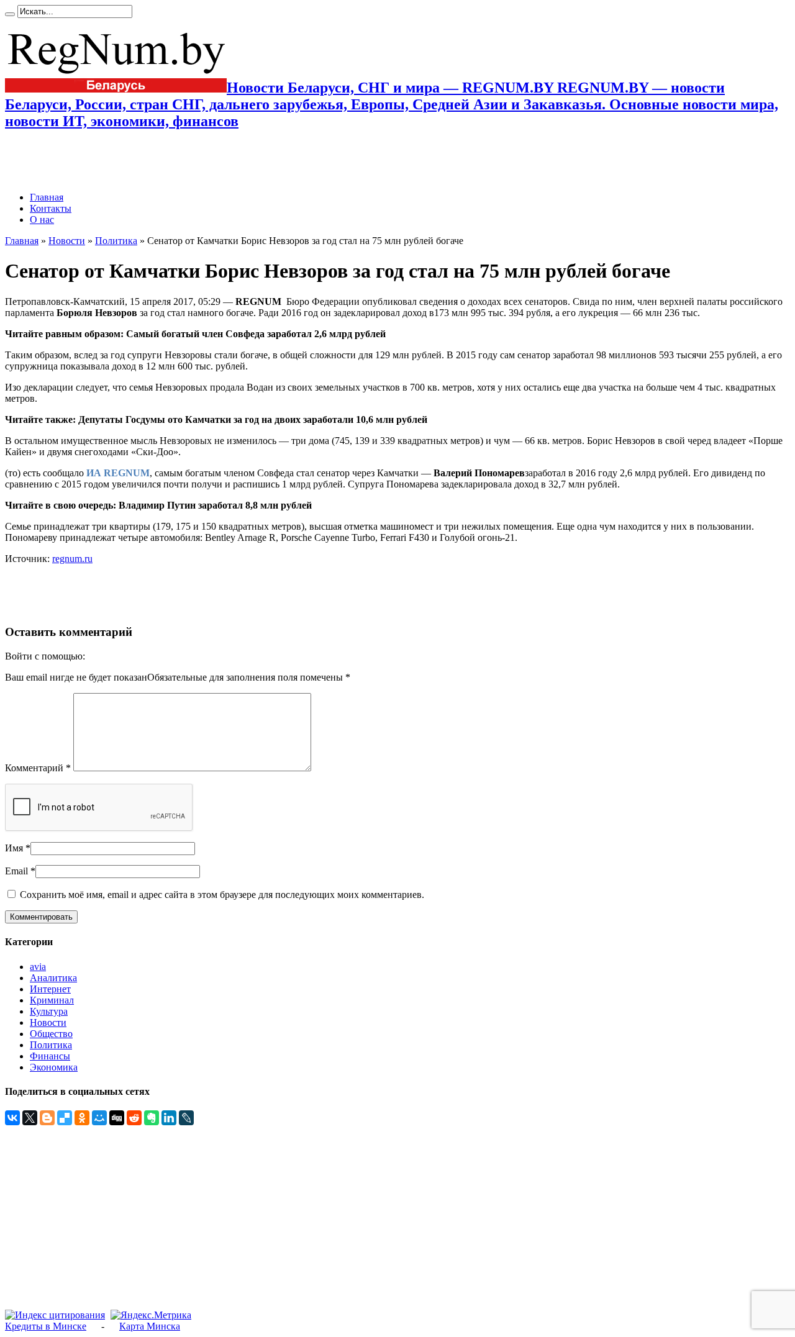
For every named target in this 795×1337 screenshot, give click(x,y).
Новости (66, 240)
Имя (14, 848)
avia (38, 966)
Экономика (54, 1067)
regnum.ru (72, 558)
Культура (49, 1011)
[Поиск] (10, 14)
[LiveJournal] (186, 1117)
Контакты (50, 208)
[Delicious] (64, 1117)
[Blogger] (47, 1117)
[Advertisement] (150, 160)
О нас (42, 219)
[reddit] (134, 1117)
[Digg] (116, 1117)
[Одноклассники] (82, 1117)
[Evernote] (151, 1117)
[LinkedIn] (168, 1117)
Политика (116, 240)
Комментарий (38, 768)
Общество (51, 1033)
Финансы (50, 1056)
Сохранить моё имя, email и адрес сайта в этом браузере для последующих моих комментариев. (222, 894)
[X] (29, 1117)
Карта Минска (149, 1326)
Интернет (50, 989)
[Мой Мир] (99, 1117)
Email (16, 871)
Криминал (52, 1000)
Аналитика (53, 977)
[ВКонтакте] (12, 1117)
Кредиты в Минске (45, 1326)
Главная (46, 197)
